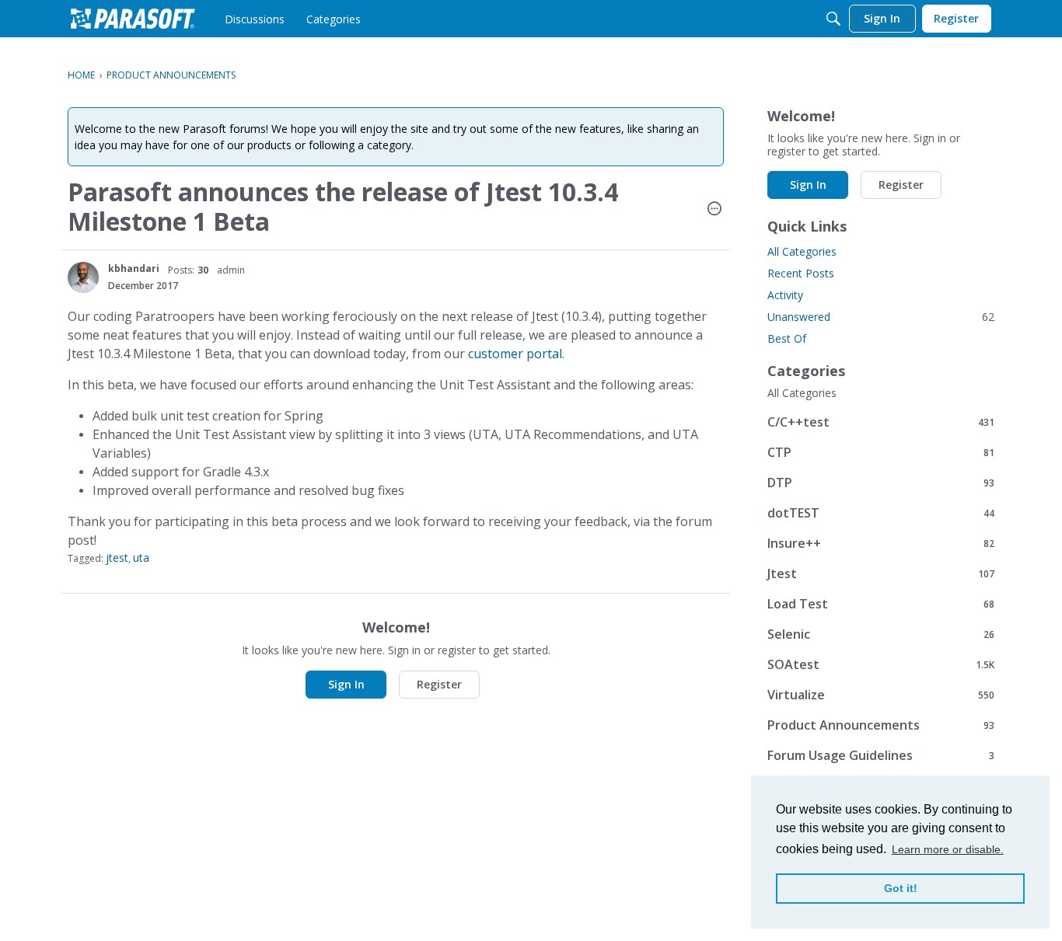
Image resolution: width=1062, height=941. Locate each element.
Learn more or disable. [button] (948, 849)
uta (141, 557)
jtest (117, 557)
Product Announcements (880, 724)
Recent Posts (800, 273)
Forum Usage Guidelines (880, 755)
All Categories (802, 251)
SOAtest (880, 664)
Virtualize (880, 694)
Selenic (880, 634)
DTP (880, 482)
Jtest (880, 573)
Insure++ (880, 543)
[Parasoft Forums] (133, 19)
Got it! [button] (900, 888)
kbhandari (133, 268)
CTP (880, 452)
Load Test (880, 603)
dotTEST (880, 512)
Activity (785, 295)
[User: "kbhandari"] (83, 277)
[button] (714, 210)
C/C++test (880, 421)
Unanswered (880, 316)
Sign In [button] (346, 684)
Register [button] (439, 684)
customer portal (515, 353)
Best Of (786, 338)
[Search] (833, 19)
